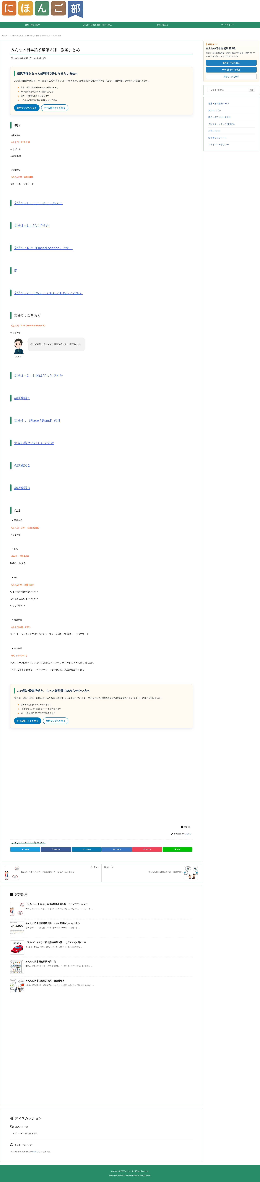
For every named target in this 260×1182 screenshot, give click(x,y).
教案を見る (19, 35)
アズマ (188, 833)
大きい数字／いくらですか (34, 443)
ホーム (6, 35)
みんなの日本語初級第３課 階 (41, 961)
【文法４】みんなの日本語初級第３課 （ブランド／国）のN (56, 942)
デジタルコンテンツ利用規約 (221, 124)
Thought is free (144, 1175)
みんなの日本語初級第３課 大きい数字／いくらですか (53, 923)
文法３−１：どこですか (31, 225)
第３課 (58, 35)
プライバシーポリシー (218, 144)
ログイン (35, 1151)
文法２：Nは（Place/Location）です (43, 248)
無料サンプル (214, 110)
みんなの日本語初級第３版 (39, 35)
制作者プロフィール (217, 137)
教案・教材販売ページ (218, 103)
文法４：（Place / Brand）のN (37, 420)
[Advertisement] (91, 776)
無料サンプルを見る (27, 107)
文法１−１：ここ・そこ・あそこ (38, 203)
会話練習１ (22, 398)
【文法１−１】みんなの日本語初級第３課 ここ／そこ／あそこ (57, 904)
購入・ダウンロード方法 (219, 117)
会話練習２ (22, 465)
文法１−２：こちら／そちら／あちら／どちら (48, 293)
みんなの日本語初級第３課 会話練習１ (45, 980)
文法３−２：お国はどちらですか (38, 376)
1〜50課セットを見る (54, 107)
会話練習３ (22, 488)
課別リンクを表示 (231, 76)
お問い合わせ (214, 131)
